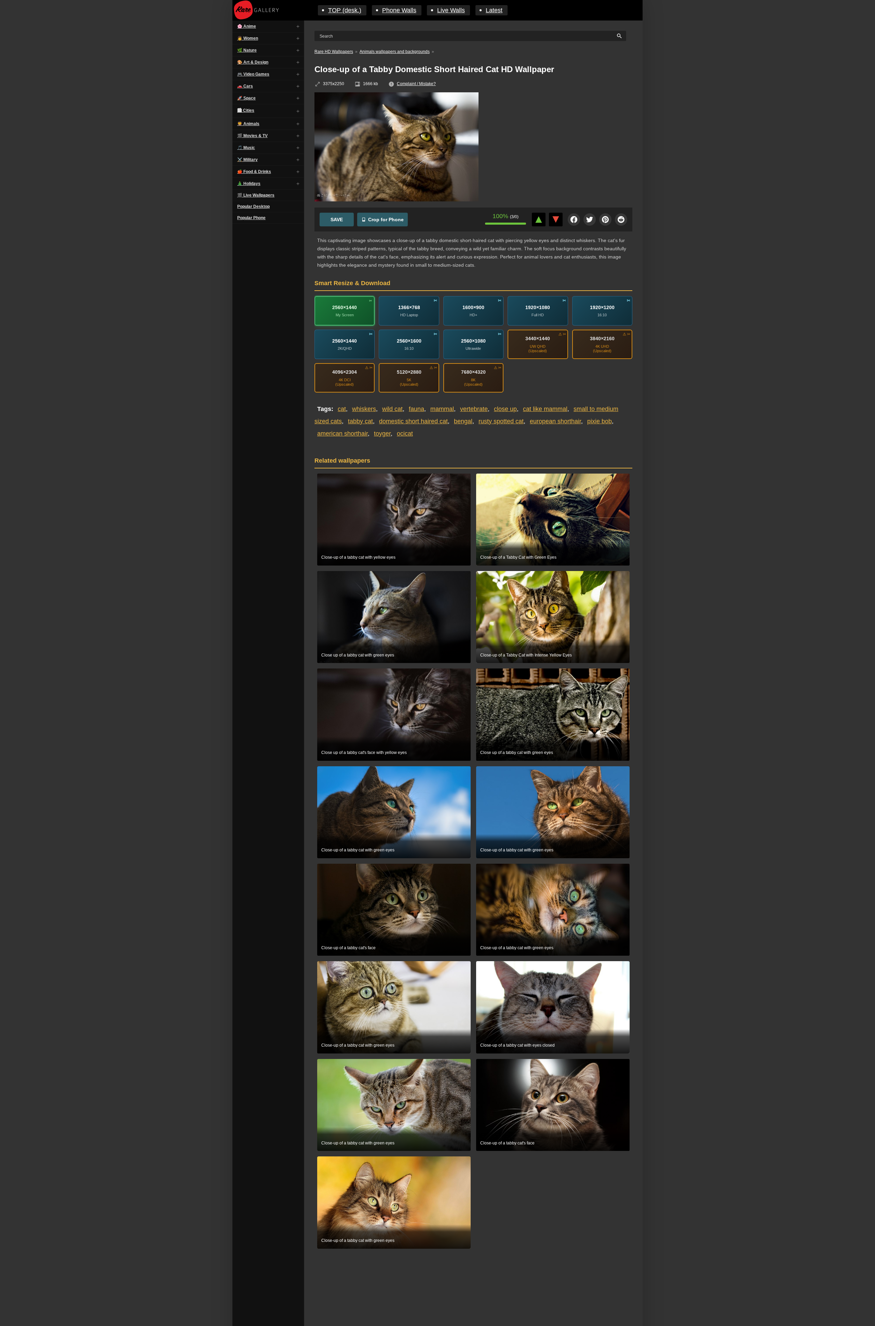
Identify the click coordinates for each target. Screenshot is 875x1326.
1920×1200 (602, 307)
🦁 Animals (248, 123)
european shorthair (555, 421)
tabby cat (360, 421)
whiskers (364, 409)
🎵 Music (246, 147)
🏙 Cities (245, 110)
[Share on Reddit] (621, 219)
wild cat (392, 409)
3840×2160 (602, 338)
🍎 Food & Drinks (254, 171)
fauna (416, 409)
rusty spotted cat (501, 421)
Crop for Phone (386, 219)
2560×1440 (344, 307)
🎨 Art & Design (252, 62)
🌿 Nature (247, 50)
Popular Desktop (253, 206)
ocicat (405, 433)
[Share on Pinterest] (605, 219)
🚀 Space (246, 98)
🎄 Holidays (248, 183)
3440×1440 (537, 338)
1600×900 (473, 307)
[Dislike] (556, 219)
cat (342, 409)
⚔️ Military (247, 159)
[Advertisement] (560, 142)
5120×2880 (409, 372)
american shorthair (342, 433)
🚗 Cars (245, 86)
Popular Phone (251, 217)
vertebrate (474, 409)
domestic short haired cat (413, 421)
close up (505, 409)
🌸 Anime (246, 26)
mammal (442, 409)
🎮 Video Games (253, 74)
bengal (463, 421)
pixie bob (599, 421)
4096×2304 (344, 372)
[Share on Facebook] (574, 219)
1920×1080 (537, 307)
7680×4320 (473, 372)
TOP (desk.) (344, 10)
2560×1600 (409, 340)
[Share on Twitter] (589, 219)
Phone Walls (399, 10)
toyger (382, 433)
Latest (494, 10)
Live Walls (451, 10)
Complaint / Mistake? (416, 83)
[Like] (539, 219)
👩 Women (247, 38)
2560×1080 (473, 340)
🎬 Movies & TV (252, 135)
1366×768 (409, 307)
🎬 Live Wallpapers (255, 195)
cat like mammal (545, 409)
